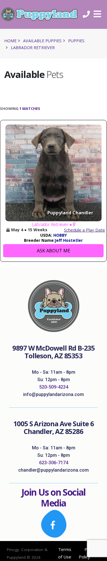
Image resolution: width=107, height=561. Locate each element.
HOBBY (60, 235)
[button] (99, 14)
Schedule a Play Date (84, 230)
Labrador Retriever (33, 47)
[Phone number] (88, 14)
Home (10, 40)
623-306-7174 (53, 462)
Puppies (76, 40)
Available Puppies (42, 40)
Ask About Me (53, 251)
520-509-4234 (53, 387)
